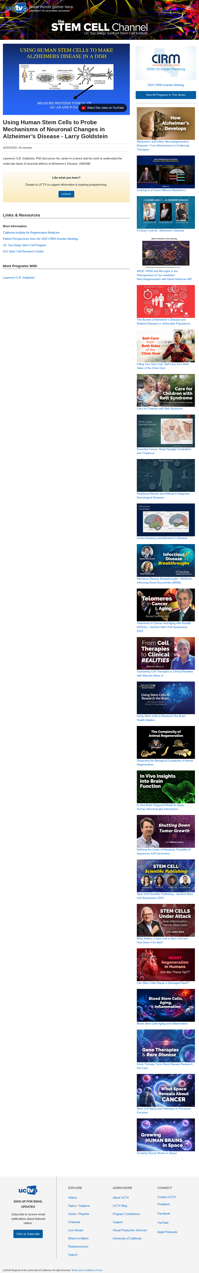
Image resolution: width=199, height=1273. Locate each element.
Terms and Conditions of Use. (87, 1270)
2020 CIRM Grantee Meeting (166, 85)
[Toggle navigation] (188, 7)
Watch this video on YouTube (102, 108)
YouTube (162, 1222)
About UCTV (121, 1197)
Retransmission (78, 1246)
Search (72, 1254)
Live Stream (76, 1230)
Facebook (163, 1213)
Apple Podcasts (167, 1232)
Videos (72, 1197)
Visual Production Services (130, 1230)
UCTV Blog (120, 1205)
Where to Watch (78, 1238)
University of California (127, 1238)
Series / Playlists (78, 1214)
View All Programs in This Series (166, 94)
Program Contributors (126, 1214)
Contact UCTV (166, 1197)
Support (118, 1222)
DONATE (66, 194)
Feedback (163, 1204)
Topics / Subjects (79, 1205)
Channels (74, 1222)
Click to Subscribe (28, 1234)
